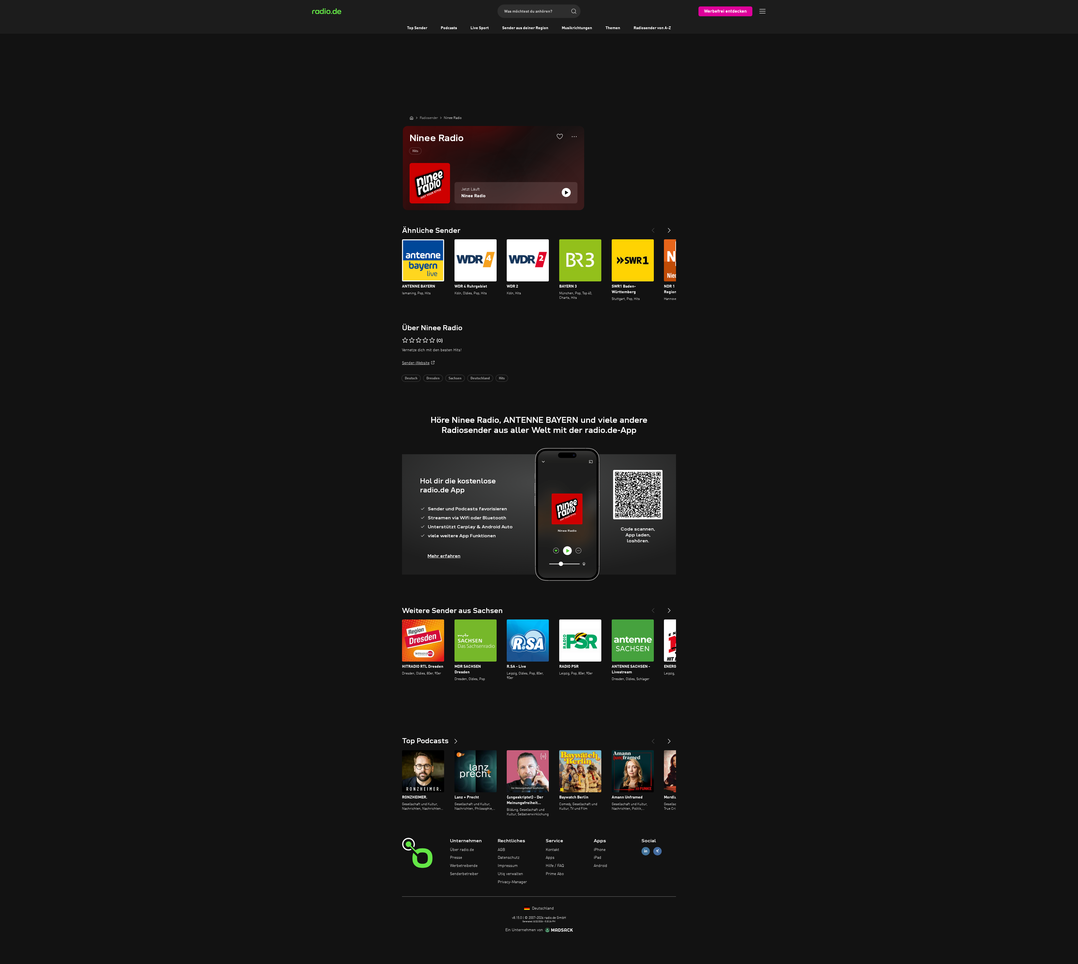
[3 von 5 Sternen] (418, 340)
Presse (456, 858)
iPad (597, 858)
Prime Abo (555, 874)
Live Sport (480, 28)
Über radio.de (462, 850)
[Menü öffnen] (762, 11)
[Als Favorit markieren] (559, 136)
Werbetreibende (464, 866)
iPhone (600, 850)
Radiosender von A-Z (652, 28)
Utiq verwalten (510, 874)
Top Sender (417, 28)
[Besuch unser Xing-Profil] (657, 851)
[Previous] (653, 228)
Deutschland (480, 378)
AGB (501, 850)
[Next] (669, 228)
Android (600, 866)
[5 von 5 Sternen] (432, 340)
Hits (415, 151)
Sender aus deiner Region (525, 28)
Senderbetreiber (464, 874)
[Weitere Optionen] (574, 136)
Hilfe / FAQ (555, 866)
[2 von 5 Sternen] (411, 340)
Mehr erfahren (444, 556)
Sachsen (455, 378)
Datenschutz (508, 858)
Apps (550, 858)
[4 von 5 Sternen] (425, 340)
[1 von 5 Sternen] (405, 340)
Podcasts (449, 28)
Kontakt (552, 850)
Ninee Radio (473, 196)
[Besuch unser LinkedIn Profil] (645, 851)
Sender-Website (416, 363)
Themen (613, 28)
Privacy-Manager (512, 882)
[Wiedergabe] (566, 192)
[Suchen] (573, 11)
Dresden (433, 378)
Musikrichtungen (577, 28)
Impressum (508, 866)
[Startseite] (411, 118)
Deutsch (411, 378)
